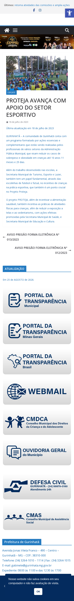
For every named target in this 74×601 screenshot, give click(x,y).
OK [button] (38, 591)
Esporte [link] (11, 92)
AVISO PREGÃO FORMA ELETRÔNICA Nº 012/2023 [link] (41, 250)
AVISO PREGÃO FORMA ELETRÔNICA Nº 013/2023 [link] (33, 237)
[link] (69, 13)
